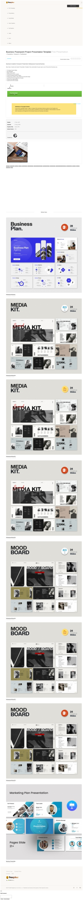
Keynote (13, 376)
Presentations (11, 13)
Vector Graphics (12, 23)
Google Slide (14, 457)
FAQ (13, 873)
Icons (10, 38)
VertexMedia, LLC (19, 887)
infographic (24, 166)
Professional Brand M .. (11, 375)
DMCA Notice (73, 5)
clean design (69, 166)
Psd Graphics (11, 28)
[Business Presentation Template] (44, 822)
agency (7, 166)
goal (11, 167)
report (16, 166)
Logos (10, 33)
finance (74, 166)
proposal (8, 167)
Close (2, 898)
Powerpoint (16, 54)
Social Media (11, 18)
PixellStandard (23, 54)
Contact (8, 873)
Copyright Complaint (77, 103)
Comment (9, 58)
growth (78, 166)
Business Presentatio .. (11, 861)
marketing (12, 166)
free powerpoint (46, 166)
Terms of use (9, 871)
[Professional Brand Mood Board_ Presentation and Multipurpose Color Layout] (44, 579)
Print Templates (12, 8)
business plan (30, 166)
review (20, 166)
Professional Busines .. (11, 294)
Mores (10, 43)
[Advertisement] (40, 179)
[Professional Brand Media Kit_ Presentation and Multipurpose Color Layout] (44, 336)
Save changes (6, 898)
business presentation (38, 166)
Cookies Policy (17, 871)
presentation (52, 166)
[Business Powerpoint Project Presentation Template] (71, 59)
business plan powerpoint (61, 166)
